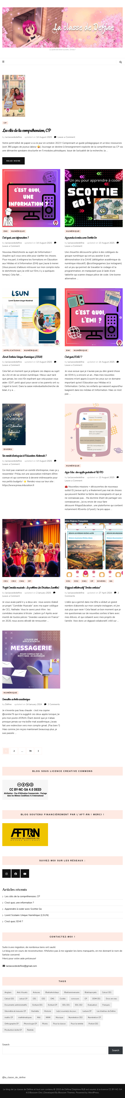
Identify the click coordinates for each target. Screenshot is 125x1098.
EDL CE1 (66, 1005)
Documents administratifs (16, 1005)
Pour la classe (59, 1023)
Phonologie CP (30, 1023)
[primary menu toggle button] (3, 61)
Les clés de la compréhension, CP (26, 131)
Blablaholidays (52, 992)
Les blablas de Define (106, 1011)
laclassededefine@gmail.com (21, 966)
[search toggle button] (121, 62)
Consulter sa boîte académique (16, 699)
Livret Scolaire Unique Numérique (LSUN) (22, 357)
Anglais (8, 992)
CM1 (22, 581)
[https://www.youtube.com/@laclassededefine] (25, 873)
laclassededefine (13, 137)
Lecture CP (87, 1011)
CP (5, 123)
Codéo (63, 998)
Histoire (47, 1011)
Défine (8, 704)
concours (75, 998)
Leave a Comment (66, 137)
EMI (5, 231)
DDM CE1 (96, 998)
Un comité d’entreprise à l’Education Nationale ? (24, 456)
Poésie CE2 (93, 1023)
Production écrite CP (13, 1030)
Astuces (36, 992)
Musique (59, 1017)
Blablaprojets (91, 992)
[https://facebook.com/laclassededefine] (15, 873)
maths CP (9, 1017)
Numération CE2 (75, 1017)
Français (106, 1005)
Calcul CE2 (9, 998)
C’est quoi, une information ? (15, 238)
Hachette (35, 1011)
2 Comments (54, 704)
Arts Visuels (22, 992)
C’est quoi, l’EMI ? (73, 357)
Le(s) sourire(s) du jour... (66, 1011)
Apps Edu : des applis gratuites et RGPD (84, 472)
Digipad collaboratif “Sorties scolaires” (83, 588)
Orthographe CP (11, 1023)
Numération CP (94, 1017)
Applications (12, 350)
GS (111, 581)
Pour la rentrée (77, 1023)
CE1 (6, 581)
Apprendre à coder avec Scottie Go (81, 238)
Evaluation (92, 1005)
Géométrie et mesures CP (15, 1011)
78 (31, 751)
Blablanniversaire (71, 992)
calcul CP (23, 998)
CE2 (14, 581)
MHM (48, 1017)
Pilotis (45, 1023)
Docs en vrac (111, 998)
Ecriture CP (52, 1005)
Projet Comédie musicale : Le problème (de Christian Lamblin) (30, 588)
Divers (8, 449)
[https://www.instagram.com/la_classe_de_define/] (6, 873)
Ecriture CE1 (37, 1005)
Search (5, 1044)
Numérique (18, 231)
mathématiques (25, 1017)
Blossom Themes (66, 1092)
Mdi (38, 1017)
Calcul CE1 (106, 992)
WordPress (93, 1092)
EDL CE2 (78, 1005)
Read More (13, 161)
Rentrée (30, 1030)
